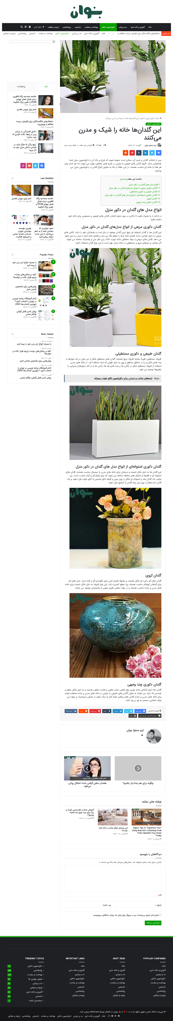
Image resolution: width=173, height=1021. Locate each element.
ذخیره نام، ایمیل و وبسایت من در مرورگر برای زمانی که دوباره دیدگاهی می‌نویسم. (126, 915)
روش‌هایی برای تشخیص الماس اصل (25, 288)
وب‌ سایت (107, 905)
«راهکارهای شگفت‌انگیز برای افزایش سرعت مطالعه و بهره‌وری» (34, 123)
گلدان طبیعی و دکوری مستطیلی (145, 191)
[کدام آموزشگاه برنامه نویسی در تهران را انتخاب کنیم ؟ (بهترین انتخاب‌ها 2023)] (45, 302)
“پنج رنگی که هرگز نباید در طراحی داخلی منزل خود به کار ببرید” (24, 147)
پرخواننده (21, 86)
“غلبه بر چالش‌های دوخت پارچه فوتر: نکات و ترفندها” (24, 276)
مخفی (123, 179)
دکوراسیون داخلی (108, 27)
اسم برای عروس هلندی (26, 109)
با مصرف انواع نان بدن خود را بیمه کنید (24, 264)
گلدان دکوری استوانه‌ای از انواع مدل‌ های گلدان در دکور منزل (132, 195)
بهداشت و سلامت (91, 27)
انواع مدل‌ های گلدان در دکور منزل (144, 184)
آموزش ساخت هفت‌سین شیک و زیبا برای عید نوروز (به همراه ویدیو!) (80, 812)
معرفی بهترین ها (35, 979)
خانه (150, 27)
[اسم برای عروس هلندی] (45, 113)
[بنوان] (86, 11)
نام (159, 894)
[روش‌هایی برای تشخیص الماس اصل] (45, 290)
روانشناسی (67, 27)
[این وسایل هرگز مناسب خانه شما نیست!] (113, 817)
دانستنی (78, 27)
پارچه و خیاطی (53, 27)
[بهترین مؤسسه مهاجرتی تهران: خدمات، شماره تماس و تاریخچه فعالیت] (21, 220)
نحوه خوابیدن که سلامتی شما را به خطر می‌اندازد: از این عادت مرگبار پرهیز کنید (43, 233)
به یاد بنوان (118, 1011)
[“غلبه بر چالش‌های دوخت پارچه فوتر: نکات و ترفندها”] (45, 278)
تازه (46, 86)
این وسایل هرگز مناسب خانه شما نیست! (113, 829)
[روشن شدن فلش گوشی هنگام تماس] (45, 315)
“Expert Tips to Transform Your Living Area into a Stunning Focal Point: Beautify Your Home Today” (146, 831)
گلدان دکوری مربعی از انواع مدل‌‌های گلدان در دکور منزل (134, 188)
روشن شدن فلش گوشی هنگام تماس (26, 313)
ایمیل (158, 905)
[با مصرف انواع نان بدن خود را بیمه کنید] (45, 266)
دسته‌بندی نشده (35, 1000)
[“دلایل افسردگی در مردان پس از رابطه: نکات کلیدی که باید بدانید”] (45, 135)
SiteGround (94, 1011)
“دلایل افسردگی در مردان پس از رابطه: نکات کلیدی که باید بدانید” (24, 134)
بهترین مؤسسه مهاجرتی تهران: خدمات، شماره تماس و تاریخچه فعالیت (22, 233)
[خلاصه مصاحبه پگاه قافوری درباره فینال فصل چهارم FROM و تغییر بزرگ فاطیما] (45, 100)
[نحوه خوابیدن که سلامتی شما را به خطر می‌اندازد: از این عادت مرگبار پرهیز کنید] (43, 220)
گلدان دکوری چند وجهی (148, 202)
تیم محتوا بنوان (150, 145)
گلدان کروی (153, 198)
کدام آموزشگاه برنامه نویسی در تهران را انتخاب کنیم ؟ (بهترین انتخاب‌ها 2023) (24, 301)
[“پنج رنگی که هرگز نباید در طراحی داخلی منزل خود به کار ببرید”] (45, 148)
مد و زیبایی (123, 27)
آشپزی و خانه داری (138, 27)
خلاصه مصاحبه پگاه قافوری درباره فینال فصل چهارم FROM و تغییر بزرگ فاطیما (24, 99)
